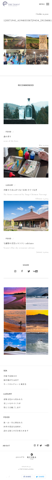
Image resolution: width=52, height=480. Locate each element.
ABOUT (6, 445)
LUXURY (10, 185)
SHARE (28, 477)
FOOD (9, 132)
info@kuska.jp (26, 466)
